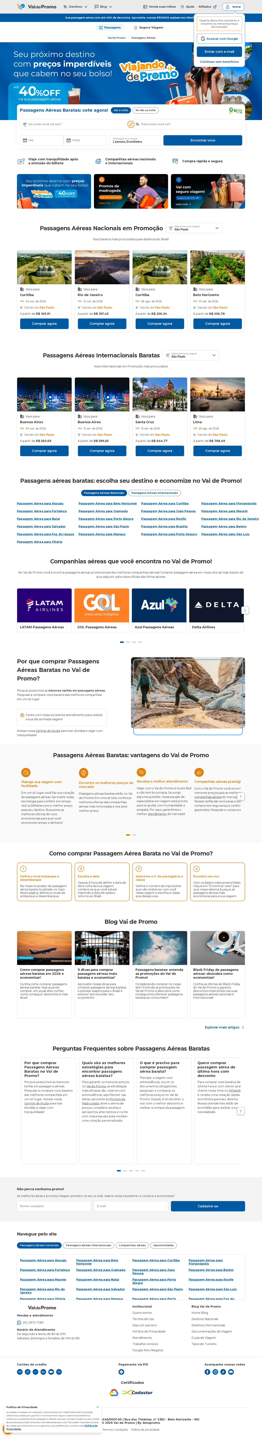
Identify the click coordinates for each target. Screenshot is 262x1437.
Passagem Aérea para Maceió (43, 1279)
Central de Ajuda (48, 731)
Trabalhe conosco (145, 1344)
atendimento (157, 814)
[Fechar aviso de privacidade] (97, 1407)
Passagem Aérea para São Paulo (157, 1289)
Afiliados (205, 6)
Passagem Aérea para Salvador (100, 1289)
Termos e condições (115, 1429)
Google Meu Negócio (147, 1350)
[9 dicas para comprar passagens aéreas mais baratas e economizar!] (102, 948)
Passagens (112, 27)
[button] (219, 62)
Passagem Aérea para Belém (211, 1270)
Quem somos (142, 1312)
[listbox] (131, 883)
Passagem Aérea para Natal (97, 1279)
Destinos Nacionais (205, 1319)
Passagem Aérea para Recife (211, 1279)
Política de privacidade (145, 1429)
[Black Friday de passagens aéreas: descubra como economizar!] (217, 948)
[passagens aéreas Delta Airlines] (216, 605)
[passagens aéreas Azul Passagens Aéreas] (159, 605)
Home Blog (200, 1312)
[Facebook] (207, 1372)
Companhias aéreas (132, 1245)
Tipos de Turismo (204, 1344)
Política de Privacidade (149, 1331)
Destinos (75, 6)
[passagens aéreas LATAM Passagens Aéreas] (44, 605)
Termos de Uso (143, 1319)
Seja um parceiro (144, 1325)
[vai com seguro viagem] (208, 191)
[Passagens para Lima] (217, 394)
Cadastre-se (208, 1206)
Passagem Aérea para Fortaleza (45, 1270)
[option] (44, 882)
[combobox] (77, 124)
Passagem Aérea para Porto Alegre (154, 1281)
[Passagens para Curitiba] (44, 267)
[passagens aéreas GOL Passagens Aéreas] (102, 605)
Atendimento (142, 1337)
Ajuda (190, 6)
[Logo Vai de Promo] (36, 7)
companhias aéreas (208, 797)
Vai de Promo (117, 37)
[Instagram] (215, 1372)
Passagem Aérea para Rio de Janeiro (42, 1291)
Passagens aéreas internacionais (88, 1245)
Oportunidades (163, 1245)
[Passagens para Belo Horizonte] (217, 267)
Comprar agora (44, 324)
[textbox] (74, 124)
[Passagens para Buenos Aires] (44, 394)
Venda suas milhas (162, 6)
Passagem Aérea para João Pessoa (153, 1271)
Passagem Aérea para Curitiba (156, 1260)
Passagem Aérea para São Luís (213, 1289)
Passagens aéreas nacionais (39, 1245)
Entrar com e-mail (219, 52)
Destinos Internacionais (208, 1325)
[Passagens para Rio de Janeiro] (102, 267)
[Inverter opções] (131, 124)
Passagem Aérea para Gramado (100, 1270)
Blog (103, 6)
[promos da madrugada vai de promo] (131, 191)
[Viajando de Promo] (54, 191)
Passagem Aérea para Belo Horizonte (97, 1262)
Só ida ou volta (145, 110)
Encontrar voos (202, 140)
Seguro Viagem (151, 27)
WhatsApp (237, 1090)
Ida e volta (121, 110)
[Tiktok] (223, 1372)
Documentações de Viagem (212, 1331)
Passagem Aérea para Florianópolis (206, 1262)
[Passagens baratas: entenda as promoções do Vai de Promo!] (160, 948)
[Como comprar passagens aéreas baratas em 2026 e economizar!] (44, 948)
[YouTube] (231, 1372)
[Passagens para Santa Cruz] (160, 394)
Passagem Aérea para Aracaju (43, 1260)
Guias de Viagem (204, 1337)
